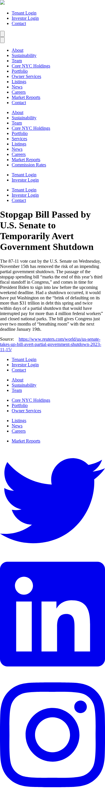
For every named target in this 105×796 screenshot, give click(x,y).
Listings (19, 81)
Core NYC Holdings (31, 65)
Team (17, 60)
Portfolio (20, 71)
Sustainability (24, 55)
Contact (19, 23)
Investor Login (25, 18)
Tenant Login (24, 12)
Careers (19, 92)
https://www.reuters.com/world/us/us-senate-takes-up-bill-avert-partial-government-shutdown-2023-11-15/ (50, 344)
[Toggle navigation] (2, 34)
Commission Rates (29, 164)
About (17, 50)
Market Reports (26, 97)
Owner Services (26, 76)
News (17, 86)
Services (19, 138)
